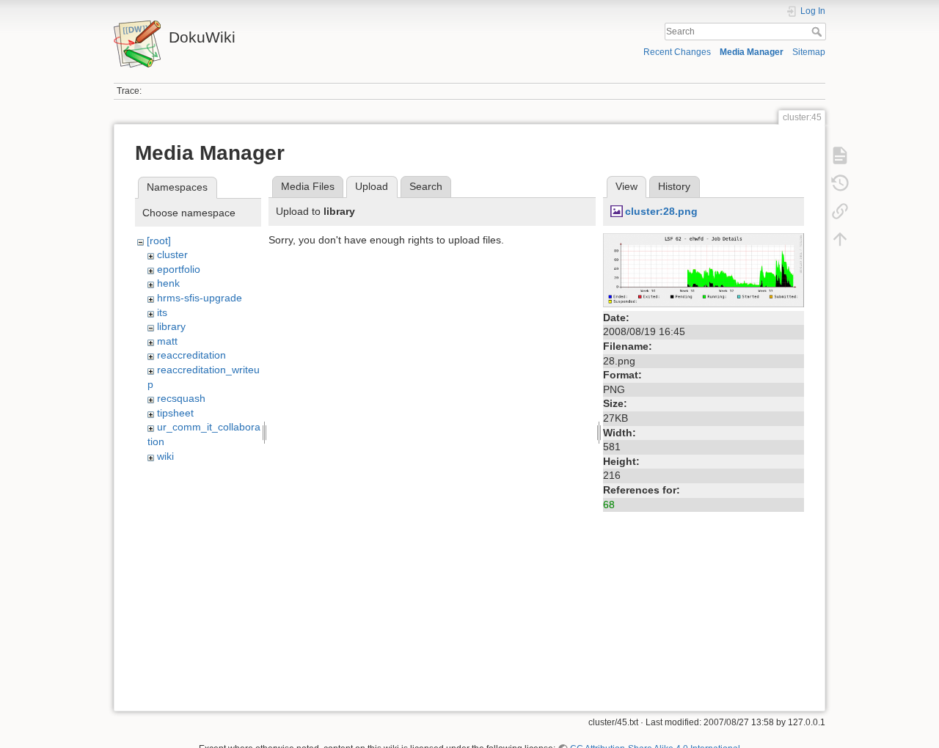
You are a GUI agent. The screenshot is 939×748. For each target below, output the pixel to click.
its (162, 312)
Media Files (308, 186)
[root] (159, 240)
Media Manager (751, 52)
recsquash (181, 398)
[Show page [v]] (840, 155)
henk (168, 283)
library (171, 326)
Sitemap (808, 52)
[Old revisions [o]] (840, 183)
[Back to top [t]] (840, 239)
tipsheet (175, 413)
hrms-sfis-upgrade (199, 298)
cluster (172, 254)
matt (167, 341)
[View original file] (703, 269)
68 (609, 504)
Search (818, 31)
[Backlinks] (840, 211)
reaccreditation (191, 355)
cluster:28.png (661, 211)
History (674, 186)
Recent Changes (677, 52)
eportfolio (178, 269)
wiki (165, 456)
